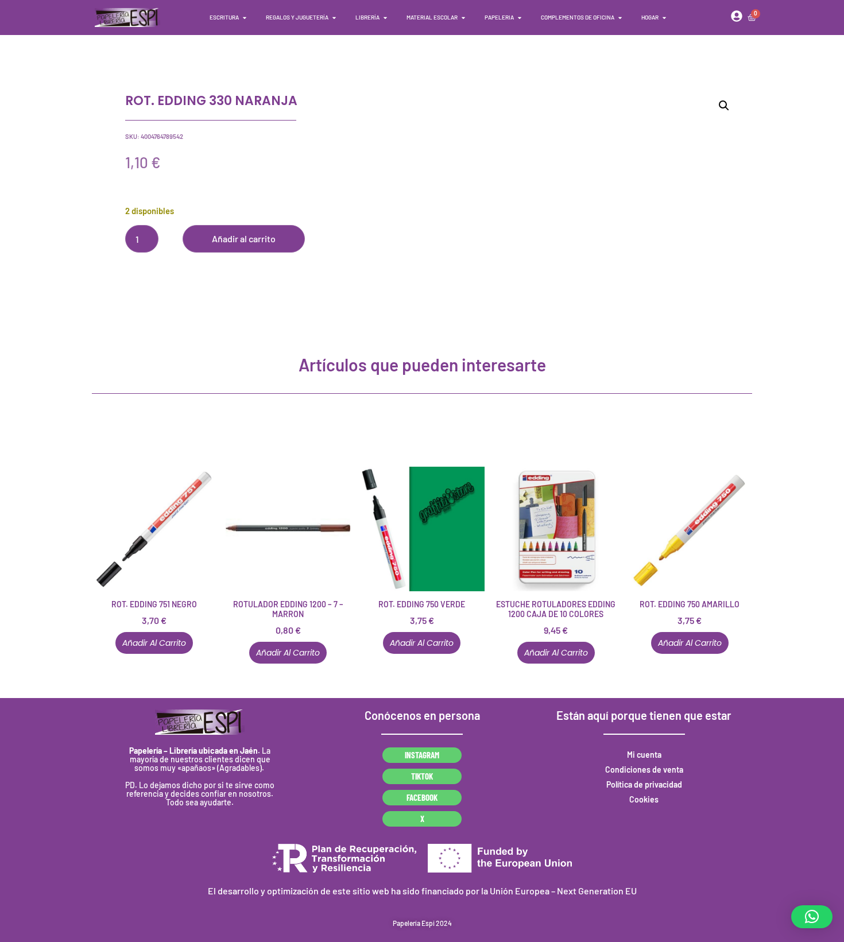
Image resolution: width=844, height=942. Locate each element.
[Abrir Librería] (385, 17)
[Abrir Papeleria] (519, 17)
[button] (724, 105)
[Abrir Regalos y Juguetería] (334, 17)
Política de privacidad (644, 784)
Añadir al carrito (244, 238)
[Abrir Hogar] (664, 17)
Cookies (644, 799)
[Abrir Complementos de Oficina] (620, 17)
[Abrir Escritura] (244, 17)
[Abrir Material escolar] (463, 17)
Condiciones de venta (644, 769)
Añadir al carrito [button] (154, 643)
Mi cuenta (644, 754)
